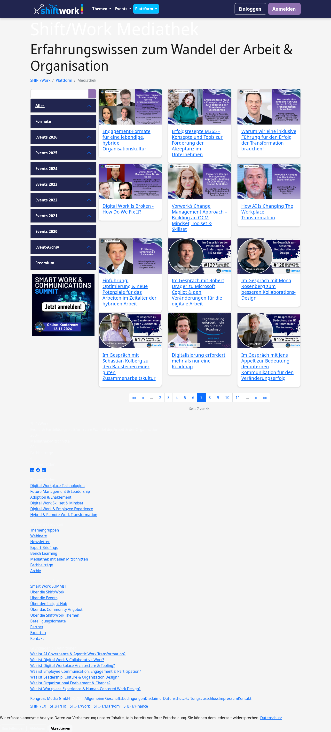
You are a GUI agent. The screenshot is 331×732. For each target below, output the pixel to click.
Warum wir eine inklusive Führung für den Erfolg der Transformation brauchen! (268, 140)
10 (227, 397)
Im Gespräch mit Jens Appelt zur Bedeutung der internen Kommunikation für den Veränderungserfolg (267, 366)
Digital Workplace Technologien (57, 485)
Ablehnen (37, 728)
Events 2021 (46, 215)
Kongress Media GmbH (50, 698)
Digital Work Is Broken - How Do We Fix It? (128, 209)
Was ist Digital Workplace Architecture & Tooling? (72, 665)
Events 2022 (46, 200)
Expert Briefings (44, 547)
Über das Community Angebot (56, 609)
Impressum (228, 698)
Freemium (44, 263)
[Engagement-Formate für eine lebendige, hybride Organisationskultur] (130, 107)
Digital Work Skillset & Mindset (56, 503)
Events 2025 (46, 152)
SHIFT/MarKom (107, 706)
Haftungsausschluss (202, 698)
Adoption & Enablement (50, 497)
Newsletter (40, 541)
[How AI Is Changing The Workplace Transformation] (268, 181)
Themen (100, 8)
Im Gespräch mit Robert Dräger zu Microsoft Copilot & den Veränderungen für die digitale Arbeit (198, 292)
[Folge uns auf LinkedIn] (32, 470)
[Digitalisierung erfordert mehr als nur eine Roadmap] (199, 330)
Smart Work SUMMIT (48, 586)
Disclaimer (154, 698)
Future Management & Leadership (60, 491)
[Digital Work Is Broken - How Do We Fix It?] (130, 181)
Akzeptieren (60, 728)
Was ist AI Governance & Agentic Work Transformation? (78, 654)
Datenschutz (174, 698)
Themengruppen (44, 530)
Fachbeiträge (41, 565)
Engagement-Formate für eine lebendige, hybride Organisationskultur (126, 140)
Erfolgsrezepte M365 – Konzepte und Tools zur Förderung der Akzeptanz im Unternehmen (197, 143)
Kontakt (37, 638)
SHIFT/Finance (136, 706)
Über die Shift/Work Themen (54, 615)
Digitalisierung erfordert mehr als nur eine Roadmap (198, 361)
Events (121, 8)
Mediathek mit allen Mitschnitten (59, 559)
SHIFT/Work (40, 80)
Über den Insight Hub (48, 603)
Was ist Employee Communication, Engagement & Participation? (85, 671)
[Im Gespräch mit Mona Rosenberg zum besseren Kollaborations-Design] (268, 256)
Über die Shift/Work (47, 592)
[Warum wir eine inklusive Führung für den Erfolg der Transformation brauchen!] (268, 107)
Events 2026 (46, 137)
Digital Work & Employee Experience (61, 508)
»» (265, 397)
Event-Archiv (47, 247)
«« (134, 397)
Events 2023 (46, 184)
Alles (40, 105)
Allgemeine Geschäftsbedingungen (115, 698)
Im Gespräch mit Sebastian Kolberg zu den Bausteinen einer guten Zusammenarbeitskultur (129, 366)
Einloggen (250, 9)
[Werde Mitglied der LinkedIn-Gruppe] (44, 470)
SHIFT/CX (38, 706)
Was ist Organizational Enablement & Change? (70, 683)
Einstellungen (13, 728)
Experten (38, 632)
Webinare (38, 536)
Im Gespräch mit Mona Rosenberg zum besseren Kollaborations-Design (268, 289)
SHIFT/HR (58, 706)
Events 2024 (46, 168)
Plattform (144, 8)
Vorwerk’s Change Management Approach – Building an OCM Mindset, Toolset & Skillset (199, 217)
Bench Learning (43, 553)
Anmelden (284, 9)
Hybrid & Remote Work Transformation (63, 514)
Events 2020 (46, 231)
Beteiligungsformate (48, 621)
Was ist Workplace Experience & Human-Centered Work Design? (85, 688)
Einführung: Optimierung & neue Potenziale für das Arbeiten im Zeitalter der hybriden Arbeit (129, 292)
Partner (36, 626)
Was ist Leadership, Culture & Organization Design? (74, 677)
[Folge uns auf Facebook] (38, 470)
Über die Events (43, 597)
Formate (43, 121)
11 (238, 397)
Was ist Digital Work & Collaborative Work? (67, 659)
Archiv (35, 570)
